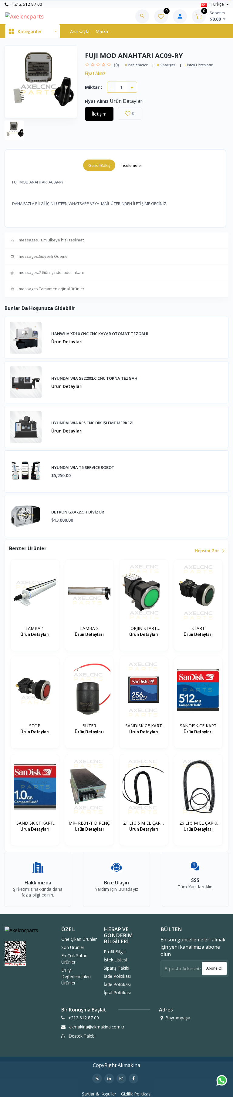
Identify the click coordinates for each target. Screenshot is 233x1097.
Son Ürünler (72, 947)
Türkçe (217, 4)
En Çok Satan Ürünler (74, 959)
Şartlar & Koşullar (99, 1094)
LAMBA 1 (34, 628)
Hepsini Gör (207, 551)
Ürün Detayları (67, 342)
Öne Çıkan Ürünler (79, 939)
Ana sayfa (79, 31)
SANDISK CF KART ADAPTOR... (143, 726)
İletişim (99, 114)
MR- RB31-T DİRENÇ (89, 823)
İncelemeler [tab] (131, 165)
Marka (102, 31)
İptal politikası (117, 992)
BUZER (89, 726)
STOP (34, 726)
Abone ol (214, 968)
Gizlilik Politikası (136, 1094)
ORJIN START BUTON (143, 628)
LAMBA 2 (89, 628)
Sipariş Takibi (116, 968)
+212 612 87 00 (26, 4)
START (198, 628)
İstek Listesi (115, 960)
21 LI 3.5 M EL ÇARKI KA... (143, 823)
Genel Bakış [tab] (99, 165)
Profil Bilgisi (115, 951)
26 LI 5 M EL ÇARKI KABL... (198, 823)
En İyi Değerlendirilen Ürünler (76, 976)
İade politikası (117, 976)
